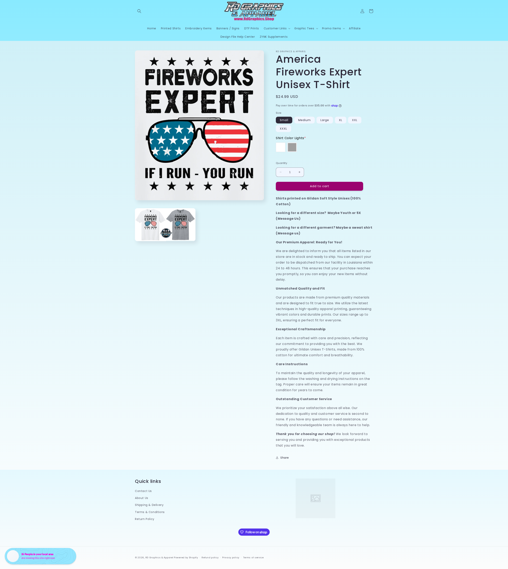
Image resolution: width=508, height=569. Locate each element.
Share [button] (284, 458)
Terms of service (253, 557)
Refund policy (210, 557)
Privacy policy (230, 557)
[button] (139, 11)
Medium (304, 120)
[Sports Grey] (292, 147)
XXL (354, 120)
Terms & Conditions (150, 512)
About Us (141, 498)
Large (324, 120)
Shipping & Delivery (149, 505)
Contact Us (143, 491)
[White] (280, 147)
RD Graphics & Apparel (159, 557)
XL (340, 120)
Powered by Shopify (186, 557)
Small (284, 120)
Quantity (281, 163)
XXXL (283, 129)
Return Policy (144, 519)
